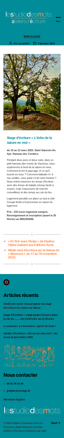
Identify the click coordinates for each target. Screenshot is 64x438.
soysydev (24, 43)
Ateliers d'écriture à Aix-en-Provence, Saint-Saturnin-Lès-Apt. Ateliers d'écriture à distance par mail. (25, 427)
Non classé (32, 36)
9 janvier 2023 (46, 43)
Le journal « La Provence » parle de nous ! (29, 326)
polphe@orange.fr (18, 390)
